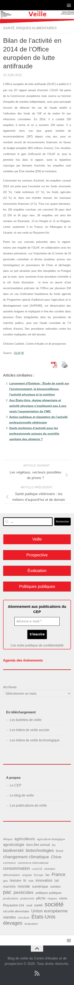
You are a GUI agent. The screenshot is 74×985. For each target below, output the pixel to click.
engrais (27, 875)
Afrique (7, 839)
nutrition (55, 886)
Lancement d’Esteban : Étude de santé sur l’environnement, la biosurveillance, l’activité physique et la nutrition (39, 389)
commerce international (33, 862)
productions (10, 898)
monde (24, 886)
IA (24, 880)
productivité (27, 898)
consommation (16, 868)
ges (5, 880)
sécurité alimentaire (16, 911)
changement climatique (26, 856)
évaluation (31, 923)
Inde (31, 880)
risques (52, 898)
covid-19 (37, 868)
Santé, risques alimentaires (30, 28)
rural (29, 905)
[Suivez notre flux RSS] (37, 973)
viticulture (23, 917)
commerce (9, 862)
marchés (9, 886)
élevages (12, 923)
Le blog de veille (22, 795)
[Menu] (69, 5)
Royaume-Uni (13, 905)
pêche (40, 898)
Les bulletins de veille (26, 720)
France (58, 874)
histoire (15, 881)
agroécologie (13, 845)
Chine (56, 857)
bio (54, 845)
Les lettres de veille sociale (29, 730)
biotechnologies (40, 850)
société (54, 904)
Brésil (59, 850)
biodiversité (13, 850)
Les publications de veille (28, 805)
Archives (10, 687)
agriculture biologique (51, 839)
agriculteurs (24, 839)
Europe (38, 875)
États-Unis (43, 917)
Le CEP (15, 785)
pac (7, 892)
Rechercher (62, 521)
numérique (40, 886)
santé (38, 905)
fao (47, 875)
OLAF (17, 353)
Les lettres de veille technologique (35, 740)
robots (63, 898)
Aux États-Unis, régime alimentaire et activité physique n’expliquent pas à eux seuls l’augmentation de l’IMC (37, 406)
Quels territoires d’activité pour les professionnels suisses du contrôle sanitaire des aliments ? (34, 434)
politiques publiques (49, 892)
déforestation (11, 875)
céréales (49, 868)
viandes (9, 917)
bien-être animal (38, 845)
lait (56, 880)
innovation (44, 880)
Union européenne (49, 910)
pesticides (24, 892)
